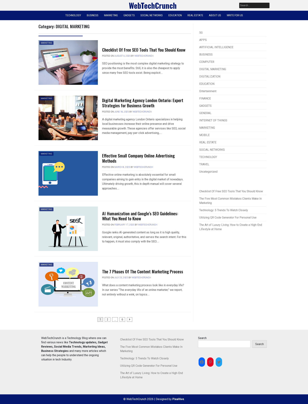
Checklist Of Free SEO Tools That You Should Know (143, 49)
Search (202, 338)
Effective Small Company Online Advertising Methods (138, 158)
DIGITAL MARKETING (212, 69)
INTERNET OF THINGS (213, 120)
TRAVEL (204, 164)
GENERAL (205, 113)
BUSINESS (92, 15)
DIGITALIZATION (209, 76)
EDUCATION (175, 15)
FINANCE (205, 98)
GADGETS (129, 15)
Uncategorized (208, 171)
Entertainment (207, 91)
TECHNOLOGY (73, 15)
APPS (203, 40)
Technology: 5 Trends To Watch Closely (223, 210)
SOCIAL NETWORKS (151, 15)
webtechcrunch (143, 56)
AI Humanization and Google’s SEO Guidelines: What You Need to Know (140, 216)
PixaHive (178, 399)
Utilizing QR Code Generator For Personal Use (227, 217)
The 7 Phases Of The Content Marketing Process (142, 271)
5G (201, 32)
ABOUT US (215, 15)
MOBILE (204, 135)
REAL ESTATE (195, 15)
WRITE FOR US (235, 15)
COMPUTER (206, 62)
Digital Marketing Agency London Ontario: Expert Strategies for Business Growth (142, 103)
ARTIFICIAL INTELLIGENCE (216, 47)
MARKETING (111, 15)
